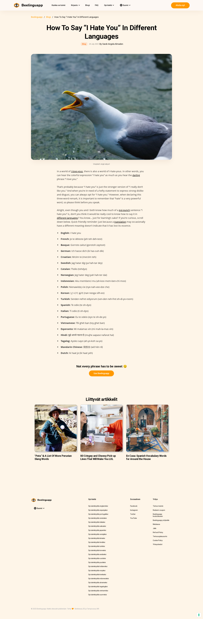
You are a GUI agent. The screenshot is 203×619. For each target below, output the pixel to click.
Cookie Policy (158, 540)
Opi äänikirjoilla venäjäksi (97, 534)
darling (136, 175)
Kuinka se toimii (58, 5)
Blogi (87, 5)
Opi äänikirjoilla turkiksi (96, 546)
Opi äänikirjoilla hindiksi (96, 542)
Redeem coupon (159, 510)
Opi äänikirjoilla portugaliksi (98, 514)
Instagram (134, 510)
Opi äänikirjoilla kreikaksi (97, 574)
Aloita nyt (180, 5)
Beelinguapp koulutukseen (158, 515)
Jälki (154, 528)
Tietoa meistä (158, 506)
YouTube (133, 518)
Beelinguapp (37, 17)
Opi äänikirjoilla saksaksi (97, 526)
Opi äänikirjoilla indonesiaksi (98, 578)
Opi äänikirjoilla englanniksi (98, 506)
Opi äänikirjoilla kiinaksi (96, 538)
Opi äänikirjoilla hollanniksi (97, 566)
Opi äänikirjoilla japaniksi (97, 530)
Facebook (133, 506)
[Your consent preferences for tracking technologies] (199, 615)
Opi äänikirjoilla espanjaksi (97, 510)
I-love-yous (77, 171)
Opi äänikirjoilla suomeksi (97, 595)
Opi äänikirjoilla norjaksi (96, 570)
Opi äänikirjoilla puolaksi (97, 562)
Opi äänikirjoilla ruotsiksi (97, 558)
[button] (75, 5)
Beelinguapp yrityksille (161, 520)
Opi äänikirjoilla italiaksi (96, 522)
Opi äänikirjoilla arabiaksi (97, 554)
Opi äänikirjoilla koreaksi (97, 550)
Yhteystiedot (157, 544)
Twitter (133, 514)
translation (120, 221)
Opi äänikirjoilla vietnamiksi (98, 591)
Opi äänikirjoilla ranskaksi (97, 518)
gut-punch (124, 210)
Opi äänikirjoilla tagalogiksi (98, 586)
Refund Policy (158, 532)
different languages (67, 217)
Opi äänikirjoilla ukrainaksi (97, 582)
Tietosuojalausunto (160, 536)
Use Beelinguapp (101, 373)
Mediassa (156, 524)
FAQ (96, 5)
